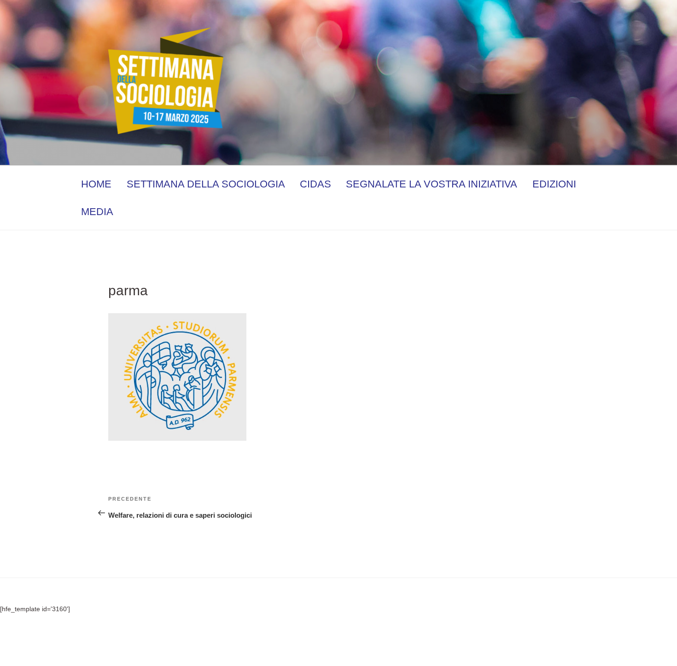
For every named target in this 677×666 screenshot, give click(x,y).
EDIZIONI (554, 184)
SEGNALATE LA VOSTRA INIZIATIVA (431, 184)
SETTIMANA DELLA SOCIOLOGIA (206, 184)
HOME (96, 184)
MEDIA (97, 211)
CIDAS (315, 184)
